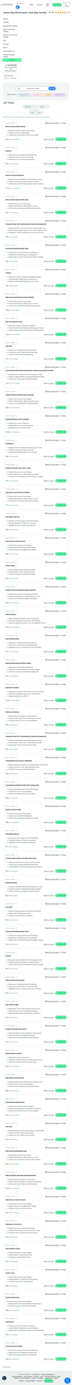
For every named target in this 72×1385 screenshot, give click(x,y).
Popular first (28, 106)
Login (66, 5)
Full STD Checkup (10, 614)
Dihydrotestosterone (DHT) (13, 1053)
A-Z (35, 106)
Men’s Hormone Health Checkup (15, 126)
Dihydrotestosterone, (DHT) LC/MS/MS (17, 419)
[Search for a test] (19, 87)
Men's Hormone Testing (9, 30)
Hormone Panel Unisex (12, 1297)
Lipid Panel (8, 346)
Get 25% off (57, 4)
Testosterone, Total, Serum (13, 1224)
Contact (39, 4)
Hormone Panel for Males (13, 809)
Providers (36, 110)
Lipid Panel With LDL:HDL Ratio (14, 980)
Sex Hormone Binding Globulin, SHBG (16, 248)
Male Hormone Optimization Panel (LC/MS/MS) (19, 297)
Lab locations (8, 51)
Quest (32, 112)
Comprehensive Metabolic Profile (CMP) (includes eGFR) (22, 785)
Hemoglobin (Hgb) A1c (12, 517)
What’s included (49, 139)
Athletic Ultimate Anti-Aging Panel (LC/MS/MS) (19, 395)
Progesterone (9, 443)
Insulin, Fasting (10, 565)
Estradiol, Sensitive (11, 882)
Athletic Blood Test (59, 95)
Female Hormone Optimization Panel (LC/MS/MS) (20, 590)
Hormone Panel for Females (13, 1346)
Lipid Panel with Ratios (12, 639)
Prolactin (8, 273)
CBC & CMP (8, 907)
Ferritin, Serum (10, 1273)
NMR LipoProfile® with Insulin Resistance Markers (20, 1175)
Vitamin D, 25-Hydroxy (12, 712)
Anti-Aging (48, 95)
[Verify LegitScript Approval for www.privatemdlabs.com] (4, 1378)
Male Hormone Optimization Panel (16, 1151)
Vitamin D (8, 151)
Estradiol (8, 956)
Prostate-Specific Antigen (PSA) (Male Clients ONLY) (21, 858)
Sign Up (47, 4)
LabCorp (39, 112)
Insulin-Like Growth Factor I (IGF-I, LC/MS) (18, 468)
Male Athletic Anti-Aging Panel (14, 1078)
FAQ (31, 4)
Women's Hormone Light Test (14, 175)
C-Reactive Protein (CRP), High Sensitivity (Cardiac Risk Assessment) (25, 224)
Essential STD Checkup (12, 687)
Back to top (6, 1367)
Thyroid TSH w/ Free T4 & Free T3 (15, 541)
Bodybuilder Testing (10, 26)
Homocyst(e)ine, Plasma (12, 1248)
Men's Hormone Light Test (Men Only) (16, 199)
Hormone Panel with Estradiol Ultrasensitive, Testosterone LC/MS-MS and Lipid (29, 370)
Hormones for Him (23, 95)
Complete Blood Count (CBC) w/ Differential (18, 761)
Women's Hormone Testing (10, 36)
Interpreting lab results (8, 56)
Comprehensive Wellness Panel (14, 1102)
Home (5, 19)
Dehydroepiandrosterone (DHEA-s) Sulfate (18, 663)
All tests (6, 22)
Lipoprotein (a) (9, 1322)
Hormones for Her (37, 95)
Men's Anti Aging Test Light (13, 321)
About (5, 48)
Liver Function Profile (11, 1004)
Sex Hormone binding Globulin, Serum (17, 931)
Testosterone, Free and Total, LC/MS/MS (17, 492)
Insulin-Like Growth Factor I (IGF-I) (15, 1029)
